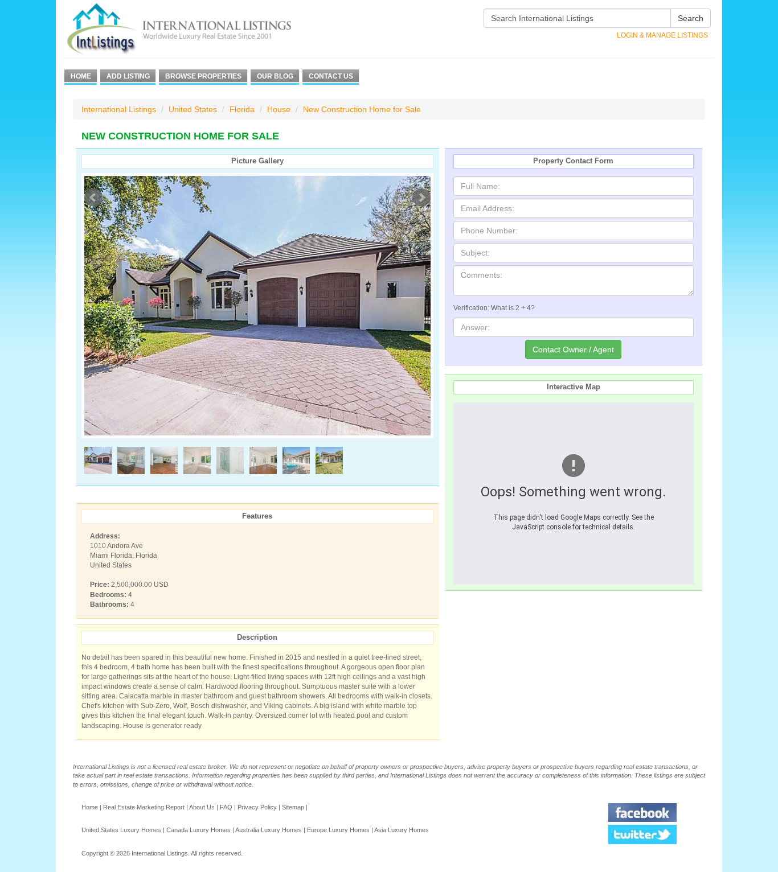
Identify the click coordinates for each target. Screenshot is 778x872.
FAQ (226, 807)
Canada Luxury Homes (198, 829)
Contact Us (331, 76)
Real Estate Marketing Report (144, 807)
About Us (202, 807)
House (278, 109)
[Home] (199, 28)
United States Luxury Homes (121, 829)
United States (193, 109)
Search (690, 18)
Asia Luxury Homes (401, 829)
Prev (93, 197)
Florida (242, 109)
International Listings (118, 109)
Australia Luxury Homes (268, 829)
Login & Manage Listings (662, 35)
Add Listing (128, 76)
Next (421, 197)
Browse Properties (203, 76)
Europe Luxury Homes (338, 829)
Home (81, 76)
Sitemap (293, 807)
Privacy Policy (257, 807)
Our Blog (275, 76)
